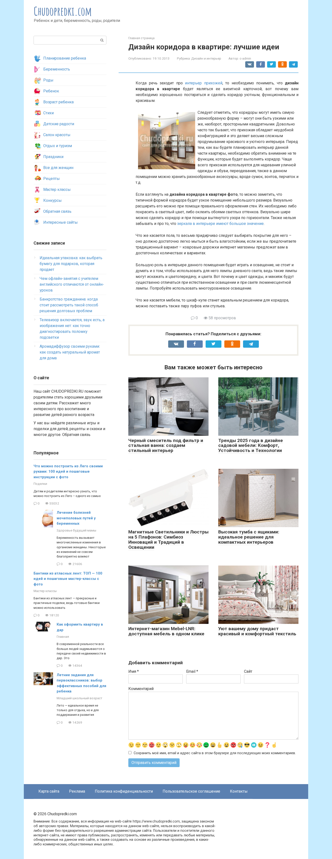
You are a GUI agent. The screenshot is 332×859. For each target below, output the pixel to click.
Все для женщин (58, 167)
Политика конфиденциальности (124, 791)
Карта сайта (48, 791)
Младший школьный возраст (79, 698)
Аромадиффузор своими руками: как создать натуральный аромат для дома (70, 352)
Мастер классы (57, 189)
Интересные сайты (60, 222)
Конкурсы (52, 200)
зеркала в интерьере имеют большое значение (220, 223)
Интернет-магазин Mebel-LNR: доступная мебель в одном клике (166, 631)
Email (192, 671)
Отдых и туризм (57, 145)
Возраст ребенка (58, 102)
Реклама (77, 791)
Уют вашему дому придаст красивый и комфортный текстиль (257, 631)
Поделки (40, 484)
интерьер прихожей (203, 83)
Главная (63, 636)
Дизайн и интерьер (206, 58)
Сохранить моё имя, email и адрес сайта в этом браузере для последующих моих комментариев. (215, 753)
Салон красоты (56, 135)
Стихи (48, 113)
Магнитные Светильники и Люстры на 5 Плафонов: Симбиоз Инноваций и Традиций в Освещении (168, 539)
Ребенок (51, 91)
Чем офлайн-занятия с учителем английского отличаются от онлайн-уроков (72, 284)
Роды (48, 80)
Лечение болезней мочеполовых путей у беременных (76, 518)
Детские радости (58, 124)
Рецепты (51, 178)
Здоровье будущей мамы (76, 530)
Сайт (248, 671)
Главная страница (141, 38)
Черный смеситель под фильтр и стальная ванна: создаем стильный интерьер (165, 445)
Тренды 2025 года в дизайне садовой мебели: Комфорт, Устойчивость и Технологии (250, 445)
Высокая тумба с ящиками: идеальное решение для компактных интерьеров (248, 537)
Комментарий (141, 688)
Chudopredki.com (63, 11)
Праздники (53, 156)
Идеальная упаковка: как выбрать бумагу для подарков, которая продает (71, 264)
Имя (133, 671)
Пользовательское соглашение (191, 791)
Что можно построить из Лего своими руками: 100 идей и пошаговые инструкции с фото (68, 471)
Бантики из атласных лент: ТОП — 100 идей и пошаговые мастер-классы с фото (68, 578)
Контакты (239, 791)
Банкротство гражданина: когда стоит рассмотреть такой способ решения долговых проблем (69, 305)
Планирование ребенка (64, 58)
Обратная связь (57, 211)
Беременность (56, 69)
